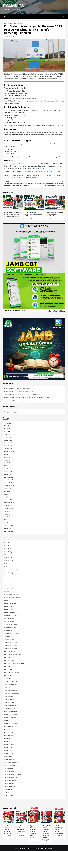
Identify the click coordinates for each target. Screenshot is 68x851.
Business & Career (9, 564)
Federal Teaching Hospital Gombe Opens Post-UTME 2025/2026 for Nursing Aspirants (19, 183)
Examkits (13, 5)
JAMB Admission (9, 660)
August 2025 (7, 454)
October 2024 (8, 482)
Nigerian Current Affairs (11, 690)
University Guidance (10, 780)
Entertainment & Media (10, 615)
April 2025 (7, 465)
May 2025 (7, 463)
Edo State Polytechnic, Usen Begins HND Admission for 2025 (40, 171)
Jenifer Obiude (15, 216)
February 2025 (8, 471)
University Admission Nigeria (12, 774)
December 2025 (8, 443)
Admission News (9, 23)
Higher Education (9, 639)
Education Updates (9, 612)
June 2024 (7, 494)
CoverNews (40, 848)
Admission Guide (9, 543)
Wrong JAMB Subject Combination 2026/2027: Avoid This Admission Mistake (26, 397)
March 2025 (7, 468)
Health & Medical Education (12, 633)
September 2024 (9, 485)
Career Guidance (9, 576)
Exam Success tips (9, 621)
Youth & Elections (9, 795)
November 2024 (9, 480)
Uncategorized (8, 768)
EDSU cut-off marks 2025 (48, 175)
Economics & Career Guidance (12, 597)
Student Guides (8, 738)
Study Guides (8, 756)
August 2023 (7, 511)
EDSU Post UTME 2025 (19, 177)
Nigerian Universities (10, 705)
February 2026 (8, 437)
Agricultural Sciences (10, 558)
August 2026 (7, 423)
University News (18, 23)
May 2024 (7, 497)
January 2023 (8, 528)
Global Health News (10, 627)
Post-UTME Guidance (52, 207)
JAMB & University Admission (12, 205)
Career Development (10, 573)
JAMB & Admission (9, 203)
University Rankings (10, 786)
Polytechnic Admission (10, 714)
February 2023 (8, 525)
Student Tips (7, 750)
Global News (8, 630)
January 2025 (8, 474)
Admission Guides (9, 546)
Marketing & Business (10, 681)
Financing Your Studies (10, 624)
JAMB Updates (8, 669)
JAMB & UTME (8, 657)
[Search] (63, 16)
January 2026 (8, 440)
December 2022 (8, 531)
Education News (8, 606)
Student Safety (8, 747)
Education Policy (9, 609)
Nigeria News (8, 687)
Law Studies (7, 678)
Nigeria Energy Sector (10, 684)
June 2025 (7, 460)
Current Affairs (8, 588)
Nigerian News (8, 696)
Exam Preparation (9, 618)
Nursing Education (9, 708)
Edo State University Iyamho (34, 175)
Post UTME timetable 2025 (33, 177)
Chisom (12, 36)
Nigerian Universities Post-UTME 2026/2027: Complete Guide (55, 214)
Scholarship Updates (10, 726)
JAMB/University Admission (12, 672)
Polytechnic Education (10, 717)
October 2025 (8, 448)
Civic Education (50, 201)
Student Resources (9, 744)
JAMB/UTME (29, 207)
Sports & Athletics (9, 735)
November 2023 (9, 502)
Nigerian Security (9, 699)
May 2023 (7, 517)
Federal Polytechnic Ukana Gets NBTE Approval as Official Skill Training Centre (49, 183)
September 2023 (9, 508)
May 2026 (7, 431)
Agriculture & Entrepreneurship (13, 561)
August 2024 (7, 488)
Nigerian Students (9, 702)
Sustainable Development (11, 762)
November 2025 (9, 446)
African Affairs (8, 555)
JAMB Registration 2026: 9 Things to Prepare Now (18, 388)
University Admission (10, 771)
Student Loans (8, 741)
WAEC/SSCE (7, 792)
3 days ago (8, 216)
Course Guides (8, 585)
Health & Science (9, 636)
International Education (10, 642)
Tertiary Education (9, 765)
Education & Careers (10, 603)
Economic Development (11, 594)
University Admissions (10, 777)
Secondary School (9, 732)
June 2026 (7, 428)
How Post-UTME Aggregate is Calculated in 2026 (33, 214)
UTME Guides (8, 207)
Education (7, 600)
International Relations (10, 645)
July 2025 (7, 457)
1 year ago (8, 36)
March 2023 (7, 522)
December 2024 (8, 477)
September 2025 (9, 451)
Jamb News (7, 666)
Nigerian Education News (11, 693)
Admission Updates (9, 552)
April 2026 (7, 434)
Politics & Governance (10, 711)
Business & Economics (10, 567)
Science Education (9, 729)
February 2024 (8, 500)
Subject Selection (9, 759)
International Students (10, 648)
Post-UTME (7, 720)
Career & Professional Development (14, 570)
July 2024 (7, 491)
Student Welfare (8, 753)
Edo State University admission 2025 (16, 175)
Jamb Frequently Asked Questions (14, 663)
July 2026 (7, 426)
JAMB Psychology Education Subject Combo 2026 (18, 400)
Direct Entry (7, 591)
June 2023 (7, 514)
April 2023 (7, 519)
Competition (7, 582)
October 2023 (8, 505)
